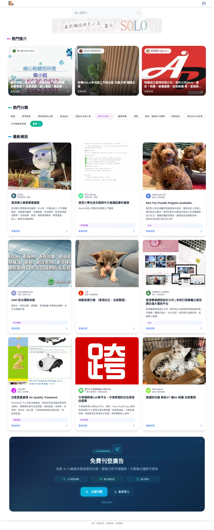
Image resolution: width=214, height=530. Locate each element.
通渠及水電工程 (83, 116)
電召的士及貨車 (195, 116)
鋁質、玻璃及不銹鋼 (155, 116)
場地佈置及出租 (45, 116)
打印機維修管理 (18, 124)
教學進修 (26, 116)
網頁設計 (176, 116)
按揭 (13, 116)
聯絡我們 (100, 523)
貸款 (136, 116)
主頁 (93, 523)
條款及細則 (107, 502)
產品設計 (64, 116)
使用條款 (110, 523)
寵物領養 (122, 116)
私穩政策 (119, 523)
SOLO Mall (104, 116)
